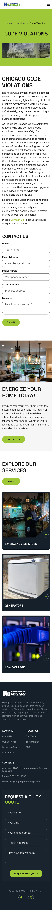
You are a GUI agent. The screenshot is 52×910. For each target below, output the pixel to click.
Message (7, 298)
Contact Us (14, 439)
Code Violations (38, 23)
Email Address (10, 257)
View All (11, 481)
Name (5, 243)
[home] (12, 4)
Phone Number (10, 271)
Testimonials (33, 741)
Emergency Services (21, 544)
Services (20, 23)
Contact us (17, 219)
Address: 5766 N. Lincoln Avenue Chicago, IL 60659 (25, 769)
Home (9, 23)
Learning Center (11, 747)
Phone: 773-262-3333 (14, 776)
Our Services (9, 741)
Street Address (10, 284)
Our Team (31, 736)
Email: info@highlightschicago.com (21, 781)
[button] (48, 4)
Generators (14, 605)
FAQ (28, 747)
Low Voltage (15, 667)
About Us (7, 736)
